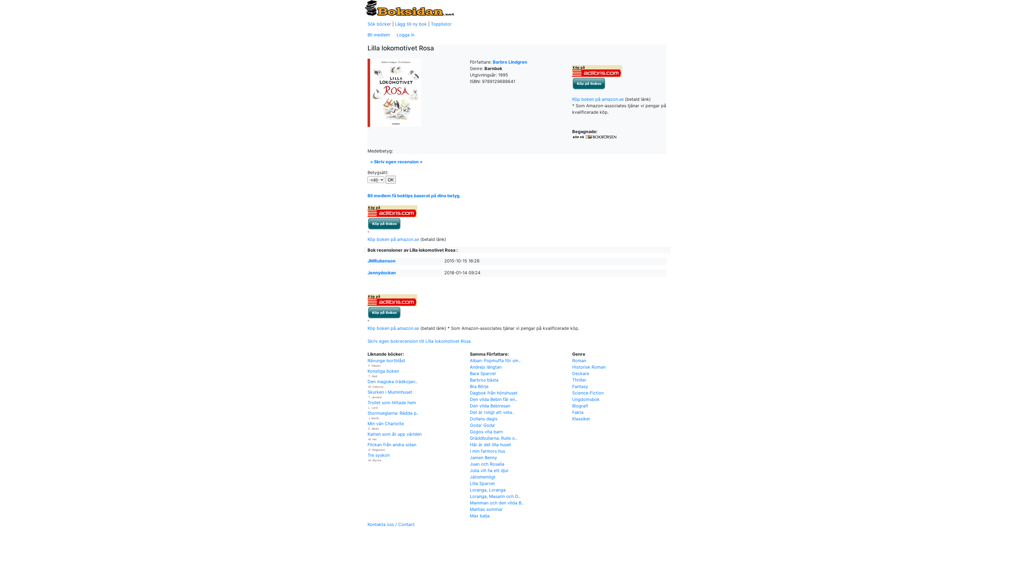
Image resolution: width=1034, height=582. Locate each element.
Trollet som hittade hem (392, 402)
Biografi (580, 405)
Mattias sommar (486, 509)
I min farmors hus (487, 451)
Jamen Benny (483, 457)
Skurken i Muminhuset (390, 392)
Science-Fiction (588, 393)
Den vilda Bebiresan (490, 405)
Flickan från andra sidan (392, 444)
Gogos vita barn (486, 431)
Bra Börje (479, 386)
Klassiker (581, 418)
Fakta (578, 412)
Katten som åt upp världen (395, 434)
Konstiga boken (383, 371)
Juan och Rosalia (487, 464)
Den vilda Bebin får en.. (493, 399)
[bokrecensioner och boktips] (409, 8)
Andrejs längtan (486, 367)
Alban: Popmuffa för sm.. (495, 360)
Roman (579, 360)
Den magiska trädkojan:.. (393, 381)
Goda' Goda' (482, 425)
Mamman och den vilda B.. (496, 502)
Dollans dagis (483, 418)
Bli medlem (379, 34)
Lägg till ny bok (411, 24)
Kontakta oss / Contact (391, 524)
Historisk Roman (589, 367)
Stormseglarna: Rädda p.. (393, 413)
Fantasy (580, 386)
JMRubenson (382, 261)
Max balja (480, 515)
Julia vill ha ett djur (489, 470)
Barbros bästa (484, 380)
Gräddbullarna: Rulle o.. (493, 438)
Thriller (579, 380)
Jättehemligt (482, 477)
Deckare (580, 373)
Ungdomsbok (586, 399)
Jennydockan (382, 272)
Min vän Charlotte (386, 423)
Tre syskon (379, 455)
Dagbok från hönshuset (494, 393)
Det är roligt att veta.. (492, 412)
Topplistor (441, 24)
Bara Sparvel (483, 373)
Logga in (405, 34)
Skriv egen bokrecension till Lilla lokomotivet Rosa (419, 341)
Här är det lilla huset (490, 444)
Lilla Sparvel (482, 483)
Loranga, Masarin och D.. (495, 496)
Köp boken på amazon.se (598, 99)
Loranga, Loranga (488, 490)
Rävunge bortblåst (386, 360)
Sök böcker (379, 24)
